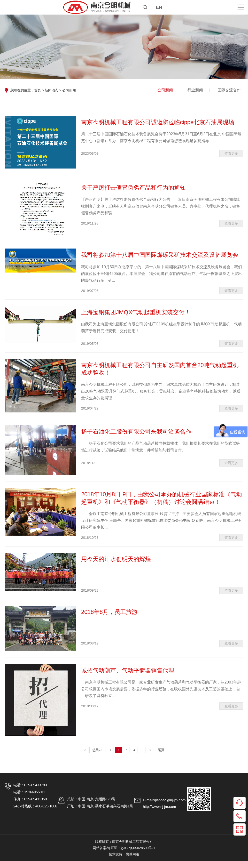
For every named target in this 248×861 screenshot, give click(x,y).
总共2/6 (97, 750)
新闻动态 (51, 90)
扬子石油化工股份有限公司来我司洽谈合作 (136, 431)
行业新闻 (195, 90)
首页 (37, 90)
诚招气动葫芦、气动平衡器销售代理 (127, 670)
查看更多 (231, 153)
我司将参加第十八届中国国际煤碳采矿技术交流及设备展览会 (159, 254)
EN (159, 7)
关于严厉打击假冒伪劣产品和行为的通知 (133, 187)
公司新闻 (69, 90)
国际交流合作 (229, 90)
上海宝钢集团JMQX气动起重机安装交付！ (135, 312)
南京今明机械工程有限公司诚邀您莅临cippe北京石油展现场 (157, 122)
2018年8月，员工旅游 (109, 612)
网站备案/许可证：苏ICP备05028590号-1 (124, 848)
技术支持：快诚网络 (124, 854)
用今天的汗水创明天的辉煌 (116, 559)
